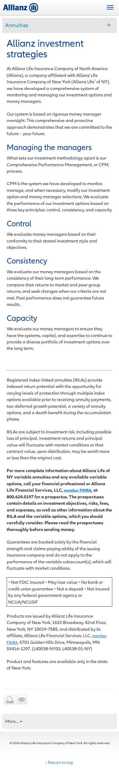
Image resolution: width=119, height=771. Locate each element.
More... (12, 721)
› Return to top (59, 762)
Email (21, 699)
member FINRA (77, 490)
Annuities (16, 25)
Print (9, 699)
